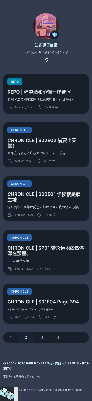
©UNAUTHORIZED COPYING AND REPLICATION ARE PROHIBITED (43, 390)
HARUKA (32, 363)
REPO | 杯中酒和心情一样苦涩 (39, 92)
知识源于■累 (46, 45)
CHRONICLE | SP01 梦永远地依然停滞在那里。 (45, 250)
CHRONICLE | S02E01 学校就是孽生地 (43, 196)
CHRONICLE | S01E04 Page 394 (43, 302)
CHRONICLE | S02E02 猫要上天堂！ (41, 143)
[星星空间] (46, 62)
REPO (15, 81)
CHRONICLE (19, 130)
